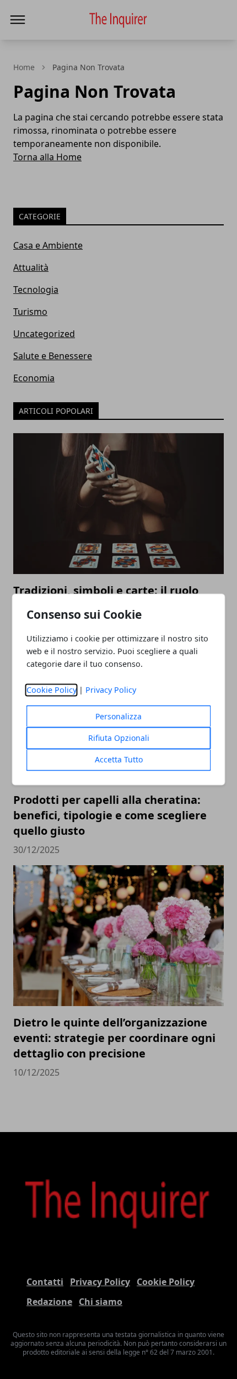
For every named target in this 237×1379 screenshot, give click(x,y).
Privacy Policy (110, 690)
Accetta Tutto (119, 760)
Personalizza (118, 717)
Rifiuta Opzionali (118, 738)
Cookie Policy (51, 690)
